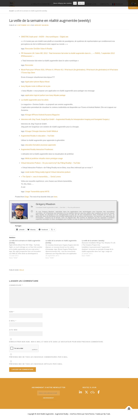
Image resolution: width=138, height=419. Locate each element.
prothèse (35, 158)
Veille (21, 270)
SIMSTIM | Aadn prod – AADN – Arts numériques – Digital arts (44, 37)
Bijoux (42, 82)
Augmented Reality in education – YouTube (37, 136)
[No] (135, 3)
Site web (13, 330)
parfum (42, 95)
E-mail (12, 321)
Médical (55, 131)
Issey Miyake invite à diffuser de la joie (35, 86)
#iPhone (35, 115)
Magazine (56, 115)
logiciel (36, 95)
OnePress (73, 414)
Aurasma (48, 115)
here (55, 197)
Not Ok (81, 3)
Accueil (11, 11)
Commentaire (16, 285)
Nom (11, 312)
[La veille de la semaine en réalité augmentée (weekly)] (27, 249)
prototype (54, 158)
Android (41, 115)
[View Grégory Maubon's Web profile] (32, 211)
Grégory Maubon (41, 25)
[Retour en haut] (129, 409)
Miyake (56, 95)
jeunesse (44, 145)
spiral (42, 191)
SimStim (37, 49)
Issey (51, 95)
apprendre (52, 145)
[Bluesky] (92, 392)
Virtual (53, 172)
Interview (42, 131)
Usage (27, 191)
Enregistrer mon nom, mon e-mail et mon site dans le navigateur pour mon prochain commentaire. (56, 342)
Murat (47, 82)
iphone (36, 82)
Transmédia (35, 191)
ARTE (47, 191)
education (29, 145)
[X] (86, 392)
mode (27, 172)
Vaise (42, 49)
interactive (60, 172)
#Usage (28, 115)
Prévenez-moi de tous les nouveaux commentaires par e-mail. (38, 357)
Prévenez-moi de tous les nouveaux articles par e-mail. (36, 364)
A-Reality (48, 49)
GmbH (48, 131)
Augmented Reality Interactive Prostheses (37, 149)
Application (29, 82)
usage (60, 158)
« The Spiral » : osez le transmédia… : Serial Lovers (41, 177)
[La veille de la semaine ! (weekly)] (100, 248)
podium (67, 172)
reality (42, 172)
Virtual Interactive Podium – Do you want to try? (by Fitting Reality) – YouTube (50, 163)
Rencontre (29, 49)
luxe (47, 95)
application (29, 95)
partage (62, 95)
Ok (75, 3)
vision (47, 158)
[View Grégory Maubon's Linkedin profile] (32, 206)
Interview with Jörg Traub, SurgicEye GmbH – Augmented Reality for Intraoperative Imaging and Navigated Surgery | (65, 119)
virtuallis (42, 158)
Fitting (37, 172)
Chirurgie (35, 131)
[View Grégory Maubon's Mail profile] (32, 216)
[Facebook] (98, 392)
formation (36, 145)
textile (32, 172)
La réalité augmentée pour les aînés (34, 100)
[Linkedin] (80, 392)
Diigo (27, 197)
